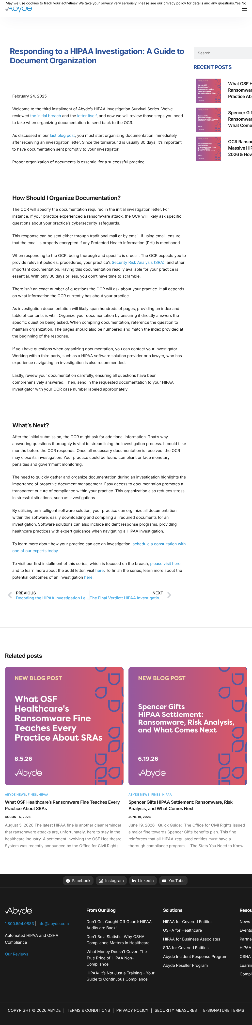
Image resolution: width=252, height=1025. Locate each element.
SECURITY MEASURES (176, 1010)
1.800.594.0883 (19, 923)
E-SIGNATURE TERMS (223, 1010)
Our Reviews (16, 954)
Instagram (114, 880)
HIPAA (43, 794)
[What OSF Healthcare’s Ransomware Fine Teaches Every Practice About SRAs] (64, 726)
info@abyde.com (53, 923)
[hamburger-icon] (244, 9)
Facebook (81, 880)
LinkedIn (145, 880)
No (244, 3)
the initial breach (45, 115)
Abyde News (15, 794)
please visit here (165, 563)
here (99, 570)
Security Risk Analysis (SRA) (138, 262)
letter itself (86, 115)
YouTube (176, 880)
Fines (32, 794)
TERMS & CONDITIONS (88, 1010)
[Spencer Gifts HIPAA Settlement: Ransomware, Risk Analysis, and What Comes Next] (187, 726)
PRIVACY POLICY (132, 1010)
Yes (238, 3)
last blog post (62, 135)
